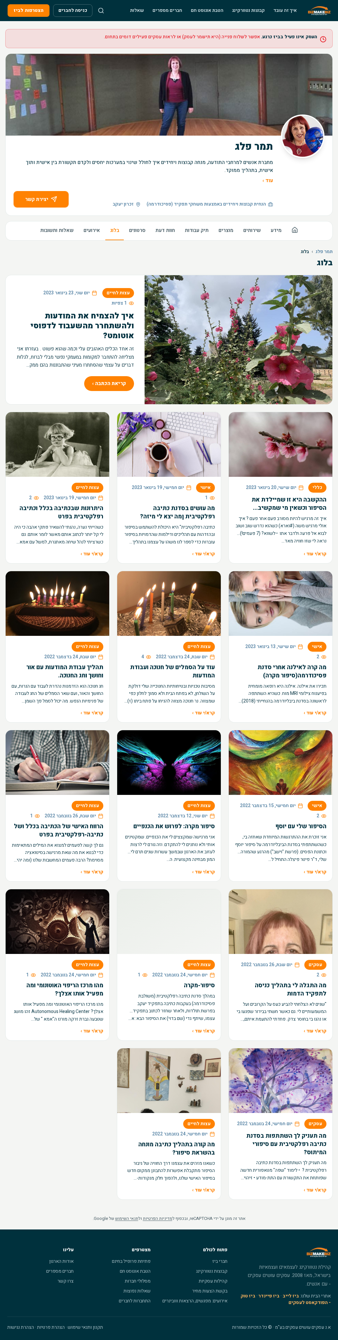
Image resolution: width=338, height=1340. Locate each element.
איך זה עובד (285, 10)
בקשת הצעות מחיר (209, 1291)
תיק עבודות (197, 230)
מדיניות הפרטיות (157, 1218)
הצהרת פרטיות (51, 1327)
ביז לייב (291, 1295)
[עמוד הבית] (295, 230)
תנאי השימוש (126, 1218)
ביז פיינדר (269, 1295)
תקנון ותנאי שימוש (85, 1327)
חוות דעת (165, 230)
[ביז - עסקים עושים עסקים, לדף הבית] (319, 10)
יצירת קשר (36, 199)
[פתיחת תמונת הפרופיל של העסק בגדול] (302, 136)
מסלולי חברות (138, 1281)
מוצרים (226, 230)
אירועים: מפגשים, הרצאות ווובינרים (194, 1300)
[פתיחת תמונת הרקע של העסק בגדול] (169, 95)
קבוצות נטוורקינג (248, 10)
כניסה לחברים (72, 10)
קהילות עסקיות (213, 1281)
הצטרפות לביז (29, 10)
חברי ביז (219, 1261)
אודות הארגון (61, 1261)
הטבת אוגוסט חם (207, 10)
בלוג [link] (305, 251)
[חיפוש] (101, 10)
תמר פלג (324, 251)
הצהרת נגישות (20, 1327)
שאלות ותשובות (57, 230)
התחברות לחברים (135, 1300)
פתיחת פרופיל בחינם (131, 1261)
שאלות (137, 10)
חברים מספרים (167, 10)
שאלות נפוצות (137, 1291)
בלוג (114, 230)
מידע (276, 230)
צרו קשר (65, 1281)
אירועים (92, 230)
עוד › (267, 180)
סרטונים (137, 230)
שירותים (252, 230)
